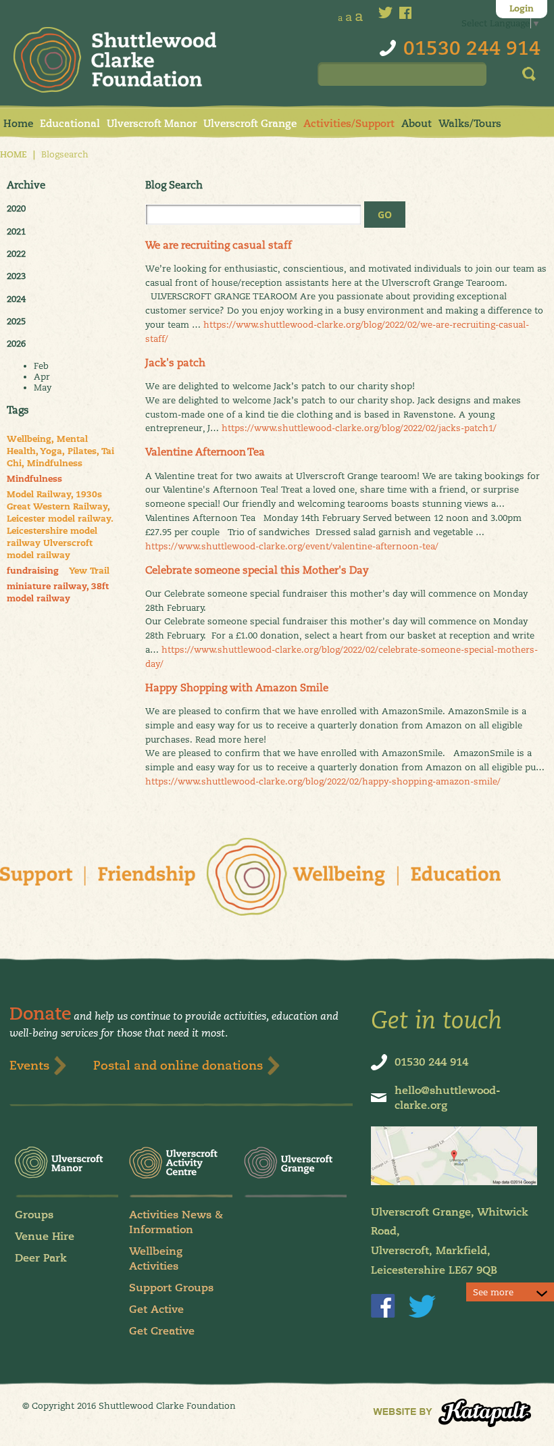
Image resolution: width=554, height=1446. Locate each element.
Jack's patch (175, 362)
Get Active (156, 1309)
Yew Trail (89, 571)
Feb (41, 365)
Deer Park (41, 1257)
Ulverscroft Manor (152, 123)
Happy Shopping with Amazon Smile (236, 687)
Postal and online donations (178, 1065)
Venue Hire (44, 1236)
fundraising (33, 571)
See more (493, 1292)
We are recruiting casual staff (218, 245)
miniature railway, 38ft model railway (58, 592)
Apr (42, 376)
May (42, 387)
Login (521, 9)
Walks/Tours (469, 123)
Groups (34, 1214)
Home (18, 123)
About (416, 123)
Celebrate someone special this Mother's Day (257, 570)
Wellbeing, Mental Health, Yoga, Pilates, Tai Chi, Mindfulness (60, 451)
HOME (13, 154)
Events (29, 1065)
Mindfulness (34, 479)
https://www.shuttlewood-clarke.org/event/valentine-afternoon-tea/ (291, 546)
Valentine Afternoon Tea (205, 451)
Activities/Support (349, 123)
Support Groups (171, 1287)
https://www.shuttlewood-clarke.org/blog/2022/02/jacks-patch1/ (359, 427)
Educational (70, 123)
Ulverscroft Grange (250, 123)
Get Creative (162, 1330)
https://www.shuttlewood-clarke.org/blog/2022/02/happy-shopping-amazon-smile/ (323, 781)
